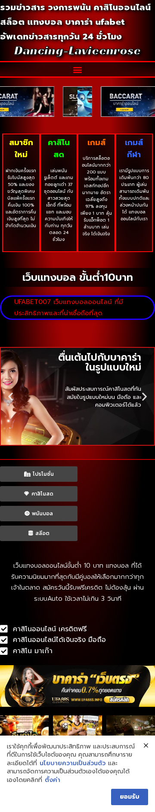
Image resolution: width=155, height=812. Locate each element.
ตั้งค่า (52, 780)
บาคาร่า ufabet (95, 21)
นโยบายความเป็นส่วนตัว (72, 763)
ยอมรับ (130, 796)
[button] (78, 69)
